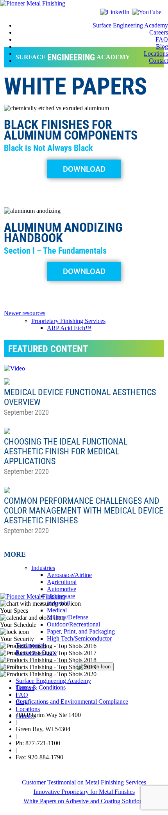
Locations (156, 53)
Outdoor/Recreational (73, 624)
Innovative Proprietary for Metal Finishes (84, 791)
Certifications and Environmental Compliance (72, 701)
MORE (15, 554)
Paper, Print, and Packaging (81, 631)
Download (84, 169)
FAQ (161, 39)
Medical (57, 610)
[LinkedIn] (115, 12)
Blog (162, 46)
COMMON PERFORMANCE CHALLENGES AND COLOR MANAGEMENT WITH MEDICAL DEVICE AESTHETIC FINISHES (83, 510)
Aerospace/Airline (69, 575)
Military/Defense (67, 617)
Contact (158, 60)
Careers (158, 32)
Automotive (61, 589)
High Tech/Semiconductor (79, 638)
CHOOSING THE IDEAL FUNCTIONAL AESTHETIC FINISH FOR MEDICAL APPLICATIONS (65, 451)
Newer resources (24, 313)
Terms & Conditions (41, 687)
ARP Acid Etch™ (69, 328)
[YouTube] (146, 12)
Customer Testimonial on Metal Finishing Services (84, 782)
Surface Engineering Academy (130, 25)
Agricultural (62, 582)
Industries (43, 568)
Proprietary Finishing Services (68, 321)
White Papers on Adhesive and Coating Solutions (84, 801)
